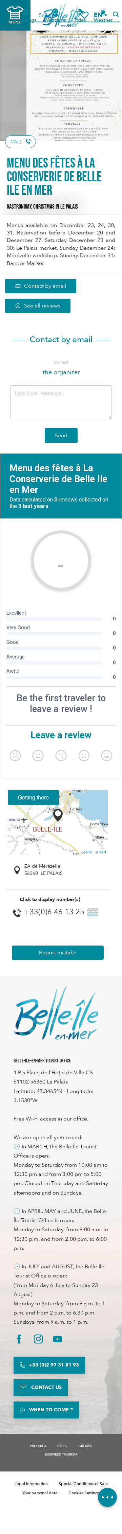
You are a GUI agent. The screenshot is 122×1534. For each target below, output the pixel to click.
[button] (100, 15)
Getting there (33, 797)
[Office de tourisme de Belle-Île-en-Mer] (56, 1013)
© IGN (101, 851)
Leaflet (87, 851)
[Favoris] (84, 15)
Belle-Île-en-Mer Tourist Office (42, 1061)
